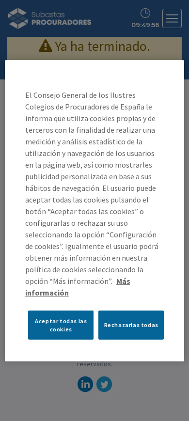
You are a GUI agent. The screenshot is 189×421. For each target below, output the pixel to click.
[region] (95, 210)
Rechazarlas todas (131, 324)
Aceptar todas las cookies (61, 324)
